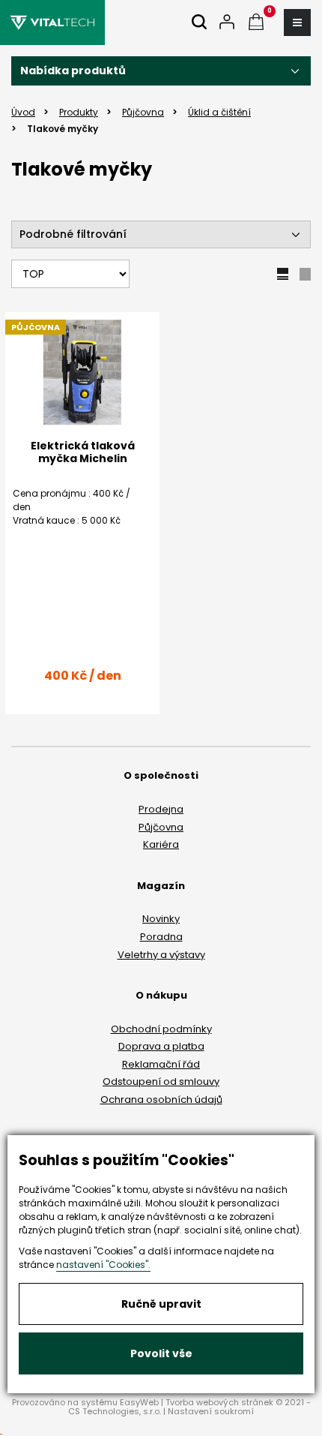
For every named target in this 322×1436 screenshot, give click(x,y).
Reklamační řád (161, 1064)
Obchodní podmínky (161, 1029)
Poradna (161, 937)
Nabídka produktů (73, 70)
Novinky (161, 919)
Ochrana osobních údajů (161, 1099)
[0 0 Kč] (256, 23)
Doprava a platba (161, 1046)
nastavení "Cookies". (103, 1264)
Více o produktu (83, 721)
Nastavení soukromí (211, 1411)
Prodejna (161, 809)
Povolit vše (161, 1353)
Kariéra (161, 844)
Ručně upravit (161, 1303)
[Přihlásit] (227, 23)
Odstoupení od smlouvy (161, 1081)
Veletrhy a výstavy (161, 955)
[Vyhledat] (199, 23)
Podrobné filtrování (73, 234)
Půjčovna (161, 827)
